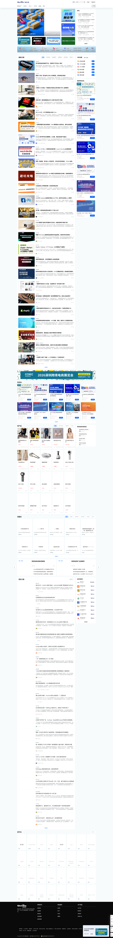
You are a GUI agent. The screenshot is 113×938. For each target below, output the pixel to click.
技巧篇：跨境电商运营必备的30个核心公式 (47, 210)
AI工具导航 (26, 928)
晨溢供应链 (56, 546)
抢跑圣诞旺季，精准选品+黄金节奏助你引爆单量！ (49, 333)
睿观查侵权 (29, 930)
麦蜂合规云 (72, 528)
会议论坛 (35, 50)
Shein (81, 844)
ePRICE (52, 895)
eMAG (41, 878)
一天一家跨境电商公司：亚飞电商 (44, 659)
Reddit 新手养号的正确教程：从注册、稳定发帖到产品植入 (51, 137)
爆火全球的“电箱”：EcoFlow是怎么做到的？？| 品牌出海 (51, 695)
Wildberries (32, 878)
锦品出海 (26, 936)
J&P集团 (56, 528)
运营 (36, 681)
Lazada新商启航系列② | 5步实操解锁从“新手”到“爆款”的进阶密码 (43, 569)
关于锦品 (75, 50)
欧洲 (19, 882)
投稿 (94, 5)
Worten (32, 895)
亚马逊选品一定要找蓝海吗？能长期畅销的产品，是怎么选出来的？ (53, 296)
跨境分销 (42, 50)
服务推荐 (64, 50)
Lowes (31, 861)
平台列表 (53, 50)
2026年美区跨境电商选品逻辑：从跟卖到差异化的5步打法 (43, 571)
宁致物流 (40, 546)
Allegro (51, 878)
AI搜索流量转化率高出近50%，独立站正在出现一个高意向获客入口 (53, 308)
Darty (21, 895)
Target (21, 861)
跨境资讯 (19, 6)
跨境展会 (31, 50)
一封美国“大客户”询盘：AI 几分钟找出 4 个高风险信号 (50, 357)
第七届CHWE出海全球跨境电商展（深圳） (86, 154)
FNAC (81, 895)
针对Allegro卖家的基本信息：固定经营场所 (47, 769)
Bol (61, 878)
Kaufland (81, 878)
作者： (86, 16)
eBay (51, 844)
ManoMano (61, 895)
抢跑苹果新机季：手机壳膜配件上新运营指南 (47, 259)
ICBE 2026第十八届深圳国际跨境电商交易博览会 (87, 193)
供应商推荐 (38, 791)
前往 (54, 565)
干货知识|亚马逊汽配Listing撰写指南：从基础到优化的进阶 (43, 574)
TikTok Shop (31, 844)
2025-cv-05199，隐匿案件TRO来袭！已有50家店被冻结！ (51, 756)
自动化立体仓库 (42, 928)
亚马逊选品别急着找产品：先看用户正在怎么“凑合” (49, 63)
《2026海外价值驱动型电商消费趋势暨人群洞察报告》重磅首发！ (53, 671)
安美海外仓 (25, 546)
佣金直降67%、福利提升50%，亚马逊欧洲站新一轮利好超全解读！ (53, 805)
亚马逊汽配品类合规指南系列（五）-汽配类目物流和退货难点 (83, 571)
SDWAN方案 (35, 928)
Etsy (71, 844)
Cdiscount (91, 878)
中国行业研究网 (75, 928)
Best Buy (51, 861)
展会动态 (37, 583)
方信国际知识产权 (72, 546)
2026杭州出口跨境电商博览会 (83, 174)
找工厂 (30, 6)
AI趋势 (37, 306)
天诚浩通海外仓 (25, 528)
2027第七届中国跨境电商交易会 (84, 115)
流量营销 (37, 196)
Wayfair (42, 861)
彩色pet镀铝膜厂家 (49, 928)
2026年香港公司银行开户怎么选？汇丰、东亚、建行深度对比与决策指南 (55, 781)
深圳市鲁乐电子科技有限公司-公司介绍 (46, 793)
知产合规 (37, 147)
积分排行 (85, 621)
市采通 (20, 930)
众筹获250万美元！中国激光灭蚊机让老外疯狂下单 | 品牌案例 (52, 88)
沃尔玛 (61, 844)
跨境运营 (51, 534)
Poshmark (61, 861)
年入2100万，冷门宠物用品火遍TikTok (46, 112)
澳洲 (19, 865)
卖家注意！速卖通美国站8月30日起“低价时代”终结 (49, 100)
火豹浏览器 (34, 930)
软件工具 (37, 134)
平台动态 (20, 50)
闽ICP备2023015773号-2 (35, 936)
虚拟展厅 (30, 928)
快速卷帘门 (64, 928)
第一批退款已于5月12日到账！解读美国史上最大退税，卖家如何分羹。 (54, 744)
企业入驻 (46, 50)
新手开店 (58, 50)
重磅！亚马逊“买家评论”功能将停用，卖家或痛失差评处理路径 (52, 732)
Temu (41, 844)
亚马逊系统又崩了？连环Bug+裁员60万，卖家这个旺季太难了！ (53, 707)
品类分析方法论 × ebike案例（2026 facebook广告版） (83, 574)
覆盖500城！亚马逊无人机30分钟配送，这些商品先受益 (50, 75)
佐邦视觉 (69, 928)
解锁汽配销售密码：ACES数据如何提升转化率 (48, 683)
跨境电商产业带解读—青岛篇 (79, 569)
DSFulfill (24, 930)
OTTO (71, 878)
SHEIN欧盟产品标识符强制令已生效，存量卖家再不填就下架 (51, 222)
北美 (19, 848)
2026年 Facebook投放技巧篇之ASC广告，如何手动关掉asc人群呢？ (54, 198)
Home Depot (91, 844)
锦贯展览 (20, 928)
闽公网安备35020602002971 (48, 936)
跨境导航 (75, 48)
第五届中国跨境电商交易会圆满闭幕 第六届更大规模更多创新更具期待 (54, 634)
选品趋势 (37, 61)
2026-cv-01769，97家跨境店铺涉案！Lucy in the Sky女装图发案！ (54, 149)
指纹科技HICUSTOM (88, 546)
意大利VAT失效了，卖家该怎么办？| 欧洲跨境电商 (49, 818)
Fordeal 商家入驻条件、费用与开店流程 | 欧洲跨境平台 (50, 646)
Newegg (81, 861)
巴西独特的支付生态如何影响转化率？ (46, 597)
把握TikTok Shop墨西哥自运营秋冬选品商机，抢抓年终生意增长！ (53, 235)
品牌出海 (24, 50)
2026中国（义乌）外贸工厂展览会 (84, 213)
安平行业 (80, 928)
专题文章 (79, 48)
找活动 (25, 6)
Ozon (21, 878)
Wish (91, 861)
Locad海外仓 (40, 528)
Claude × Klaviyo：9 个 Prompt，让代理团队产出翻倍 (50, 247)
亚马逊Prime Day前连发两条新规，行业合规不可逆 (49, 610)
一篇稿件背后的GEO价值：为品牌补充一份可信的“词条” (50, 284)
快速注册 (93, 2)
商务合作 (79, 50)
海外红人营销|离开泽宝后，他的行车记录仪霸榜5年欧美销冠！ (52, 345)
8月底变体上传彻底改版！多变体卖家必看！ (47, 186)
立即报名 (92, 99)
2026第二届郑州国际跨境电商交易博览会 (86, 135)
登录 (88, 2)
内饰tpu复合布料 (57, 928)
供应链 (83, 552)
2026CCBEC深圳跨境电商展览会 (84, 95)
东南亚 (29, 848)
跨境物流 (19, 534)
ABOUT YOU (91, 895)
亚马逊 (21, 844)
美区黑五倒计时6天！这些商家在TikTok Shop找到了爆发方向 (52, 622)
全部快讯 (85, 43)
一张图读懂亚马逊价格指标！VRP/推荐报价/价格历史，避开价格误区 (54, 124)
